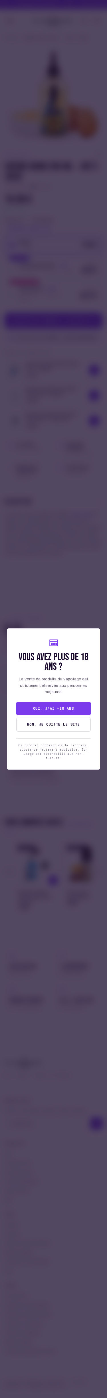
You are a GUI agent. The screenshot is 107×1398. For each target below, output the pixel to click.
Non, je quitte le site (53, 724)
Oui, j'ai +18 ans (53, 708)
